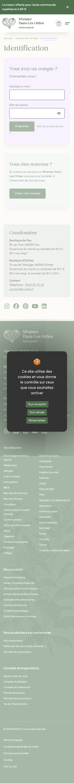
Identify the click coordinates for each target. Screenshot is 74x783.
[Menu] (67, 23)
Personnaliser (37, 420)
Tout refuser (37, 412)
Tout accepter (37, 404)
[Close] (67, 7)
